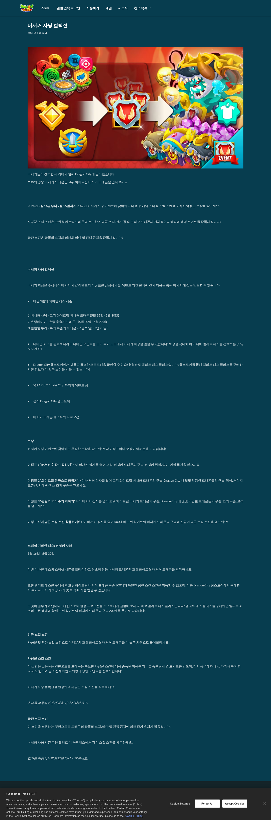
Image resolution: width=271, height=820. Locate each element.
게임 (109, 8)
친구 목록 (140, 8)
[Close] (264, 803)
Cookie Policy (133, 815)
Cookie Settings (180, 803)
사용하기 (92, 8)
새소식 (123, 8)
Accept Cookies (234, 803)
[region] (135, 804)
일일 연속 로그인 (68, 8)
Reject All (207, 803)
